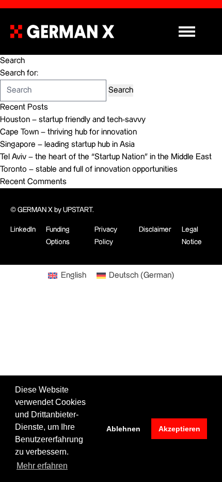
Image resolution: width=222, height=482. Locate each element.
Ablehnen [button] (123, 429)
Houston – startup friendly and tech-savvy (73, 120)
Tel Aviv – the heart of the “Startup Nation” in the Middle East (106, 157)
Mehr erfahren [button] (42, 465)
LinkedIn (23, 229)
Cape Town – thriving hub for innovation (68, 132)
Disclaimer (155, 229)
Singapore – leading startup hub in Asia (67, 144)
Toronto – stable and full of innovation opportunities (89, 169)
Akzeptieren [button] (179, 429)
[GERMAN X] (62, 31)
